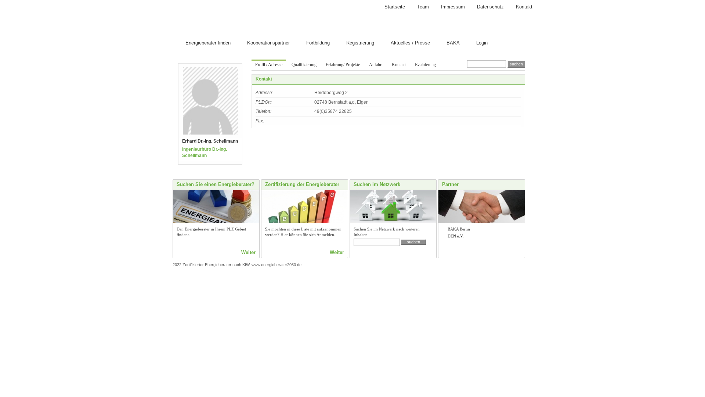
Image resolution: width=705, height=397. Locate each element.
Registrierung (360, 43)
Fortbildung (318, 43)
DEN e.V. (456, 236)
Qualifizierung (304, 64)
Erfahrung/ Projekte (343, 64)
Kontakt (524, 7)
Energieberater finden (208, 43)
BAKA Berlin (459, 229)
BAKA (453, 43)
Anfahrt (376, 64)
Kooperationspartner (268, 43)
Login (482, 43)
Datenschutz (490, 7)
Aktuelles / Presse (410, 43)
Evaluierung (425, 64)
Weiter (248, 252)
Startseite (394, 7)
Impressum (453, 7)
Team (423, 7)
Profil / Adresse (268, 64)
